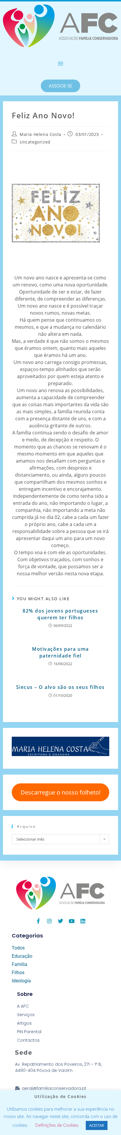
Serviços (26, 1015)
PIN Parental (29, 1032)
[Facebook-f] (38, 921)
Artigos (24, 1023)
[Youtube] (71, 921)
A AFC (23, 1006)
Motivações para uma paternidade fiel (60, 652)
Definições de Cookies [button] (56, 1125)
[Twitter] (60, 921)
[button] (60, 63)
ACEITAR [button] (96, 1125)
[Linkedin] (82, 921)
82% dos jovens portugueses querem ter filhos (60, 614)
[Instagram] (49, 921)
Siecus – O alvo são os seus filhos (60, 687)
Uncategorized (35, 142)
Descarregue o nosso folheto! (60, 792)
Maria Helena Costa (40, 134)
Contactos (28, 1040)
